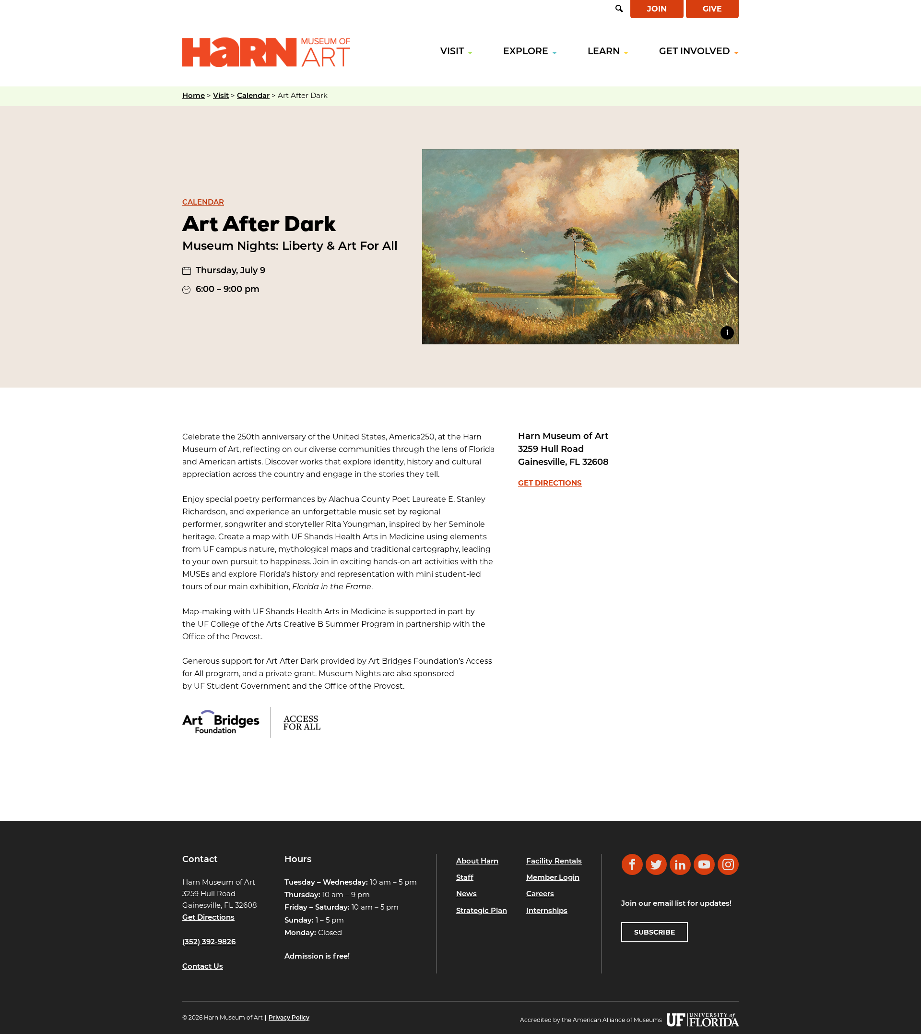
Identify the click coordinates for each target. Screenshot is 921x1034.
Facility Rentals (554, 861)
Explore (525, 52)
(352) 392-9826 (209, 942)
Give (712, 8)
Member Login (552, 878)
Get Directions (550, 482)
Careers (540, 894)
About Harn (477, 861)
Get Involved (694, 52)
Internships (546, 911)
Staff (464, 878)
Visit (452, 52)
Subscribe (654, 932)
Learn (604, 52)
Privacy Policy (289, 1018)
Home (193, 96)
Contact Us (202, 967)
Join (657, 8)
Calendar (253, 96)
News (466, 894)
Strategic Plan (481, 911)
